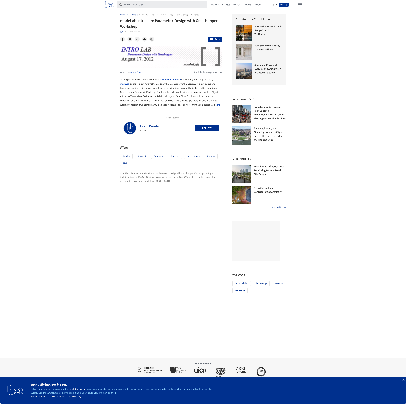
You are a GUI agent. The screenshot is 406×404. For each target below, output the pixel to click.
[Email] (144, 39)
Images (258, 4)
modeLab (124, 84)
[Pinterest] (151, 39)
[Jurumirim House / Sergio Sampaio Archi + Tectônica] (244, 33)
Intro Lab (176, 79)
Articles (226, 4)
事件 (125, 163)
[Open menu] (300, 4)
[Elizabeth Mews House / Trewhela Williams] (244, 52)
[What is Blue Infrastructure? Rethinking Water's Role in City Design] (241, 174)
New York (142, 156)
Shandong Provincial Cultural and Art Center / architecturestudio (267, 68)
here (217, 105)
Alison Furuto (149, 126)
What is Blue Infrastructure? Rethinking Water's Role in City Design (269, 170)
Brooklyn (166, 79)
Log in (273, 4)
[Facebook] (122, 39)
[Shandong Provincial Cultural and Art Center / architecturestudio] (244, 71)
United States (193, 156)
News (248, 4)
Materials (279, 283)
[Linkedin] (137, 39)
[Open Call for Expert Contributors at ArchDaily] (241, 195)
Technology (261, 283)
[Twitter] (129, 39)
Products (238, 4)
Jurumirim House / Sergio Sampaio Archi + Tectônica (268, 30)
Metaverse (240, 290)
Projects (215, 4)
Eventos (211, 156)
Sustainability (241, 283)
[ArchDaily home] (109, 4)
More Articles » (279, 207)
